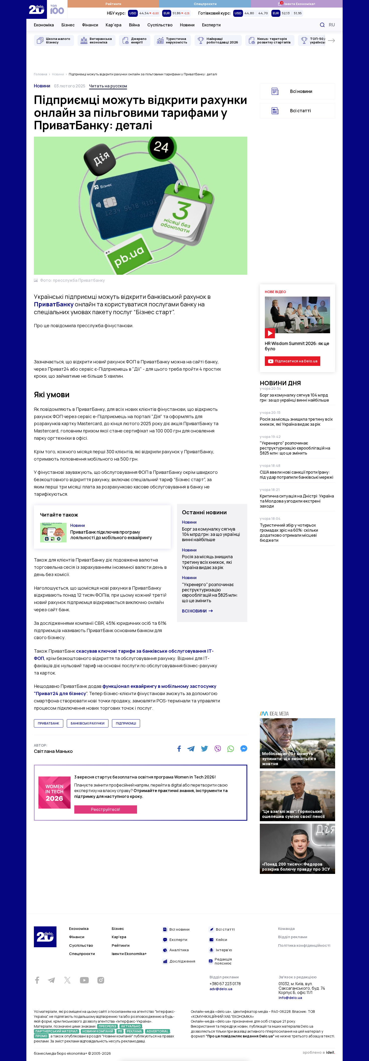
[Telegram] (191, 748)
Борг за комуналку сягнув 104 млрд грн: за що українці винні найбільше (211, 534)
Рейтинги (113, 4)
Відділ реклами (292, 936)
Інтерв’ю (224, 950)
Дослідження (182, 961)
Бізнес (68, 25)
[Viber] (218, 749)
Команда (286, 928)
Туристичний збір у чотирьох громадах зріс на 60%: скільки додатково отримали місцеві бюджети (289, 532)
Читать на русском (108, 86)
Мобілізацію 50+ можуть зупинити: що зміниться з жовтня (289, 758)
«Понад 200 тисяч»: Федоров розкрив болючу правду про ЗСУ (296, 867)
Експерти (211, 25)
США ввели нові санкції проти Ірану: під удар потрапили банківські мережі (296, 474)
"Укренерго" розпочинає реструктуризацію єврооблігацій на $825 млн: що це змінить (210, 592)
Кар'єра (113, 25)
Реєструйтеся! (105, 809)
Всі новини (194, 611)
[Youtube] (84, 980)
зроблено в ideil (318, 1052)
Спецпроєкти (205, 4)
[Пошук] (322, 25)
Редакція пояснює (223, 961)
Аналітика (179, 950)
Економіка (44, 25)
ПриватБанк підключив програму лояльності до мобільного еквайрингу (111, 534)
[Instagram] (101, 980)
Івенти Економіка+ (297, 3)
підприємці (126, 723)
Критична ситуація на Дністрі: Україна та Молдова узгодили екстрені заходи (297, 501)
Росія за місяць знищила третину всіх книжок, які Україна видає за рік (207, 562)
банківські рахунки (87, 723)
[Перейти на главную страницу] (36, 9)
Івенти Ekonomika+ (129, 953)
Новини (187, 25)
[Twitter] (204, 748)
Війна (134, 25)
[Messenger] (244, 749)
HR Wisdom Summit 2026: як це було (297, 346)
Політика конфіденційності (304, 945)
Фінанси (90, 25)
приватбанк (48, 723)
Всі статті (300, 111)
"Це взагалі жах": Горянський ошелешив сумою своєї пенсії (293, 814)
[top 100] (57, 9)
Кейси (221, 940)
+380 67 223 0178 (225, 984)
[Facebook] (179, 749)
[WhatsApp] (231, 749)
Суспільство (159, 25)
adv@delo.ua (221, 989)
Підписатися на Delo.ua (296, 361)
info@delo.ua (290, 997)
